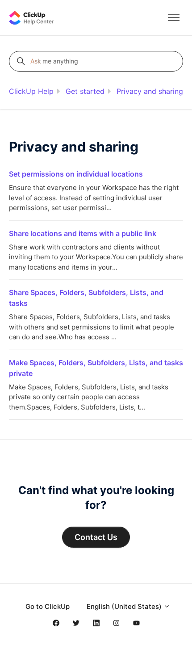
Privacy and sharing (150, 91)
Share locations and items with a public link (82, 233)
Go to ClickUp (47, 606)
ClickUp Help (31, 91)
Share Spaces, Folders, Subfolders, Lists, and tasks (86, 298)
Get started (85, 91)
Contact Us (96, 537)
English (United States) (125, 606)
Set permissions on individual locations (76, 173)
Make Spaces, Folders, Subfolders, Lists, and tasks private (96, 368)
